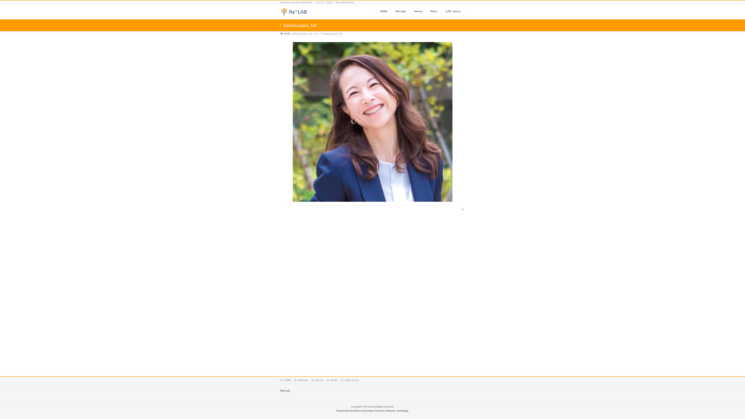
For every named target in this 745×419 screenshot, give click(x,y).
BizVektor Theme (373, 410)
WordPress (355, 410)
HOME (287, 380)
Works (334, 380)
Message (303, 380)
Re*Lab (368, 406)
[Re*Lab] (295, 14)
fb (463, 209)
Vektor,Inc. (390, 410)
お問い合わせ (352, 380)
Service (319, 380)
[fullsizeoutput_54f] (372, 122)
